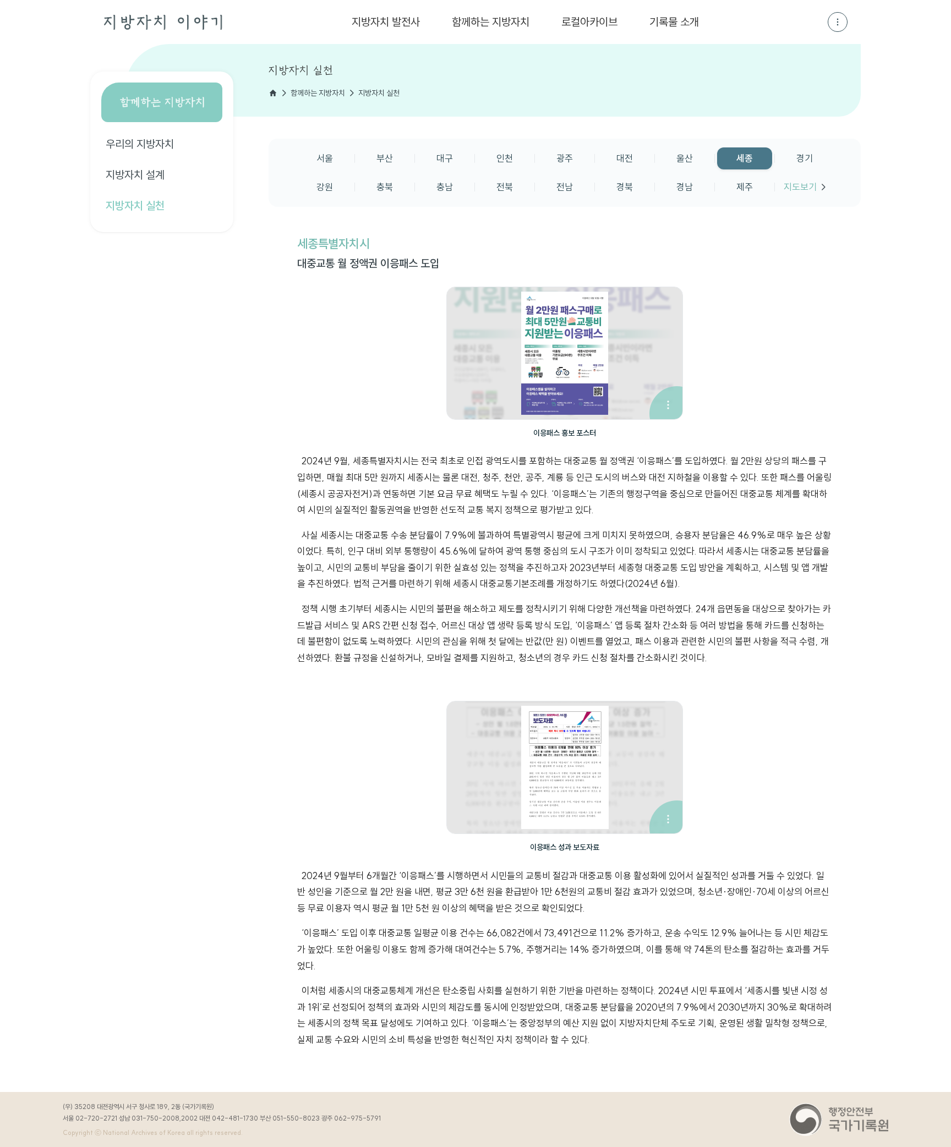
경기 (804, 158)
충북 (384, 187)
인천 (504, 158)
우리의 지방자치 (140, 144)
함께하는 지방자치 (490, 22)
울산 (684, 158)
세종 (744, 158)
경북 (624, 187)
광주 (564, 158)
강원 (324, 187)
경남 (684, 187)
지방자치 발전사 (386, 22)
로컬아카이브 (589, 22)
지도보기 (800, 187)
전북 (504, 187)
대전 (624, 158)
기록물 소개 (674, 22)
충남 (444, 187)
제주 (744, 187)
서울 (324, 158)
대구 (444, 158)
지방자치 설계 (135, 175)
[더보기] (838, 22)
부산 (384, 158)
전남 (564, 187)
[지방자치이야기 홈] (162, 22)
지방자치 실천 (135, 205)
